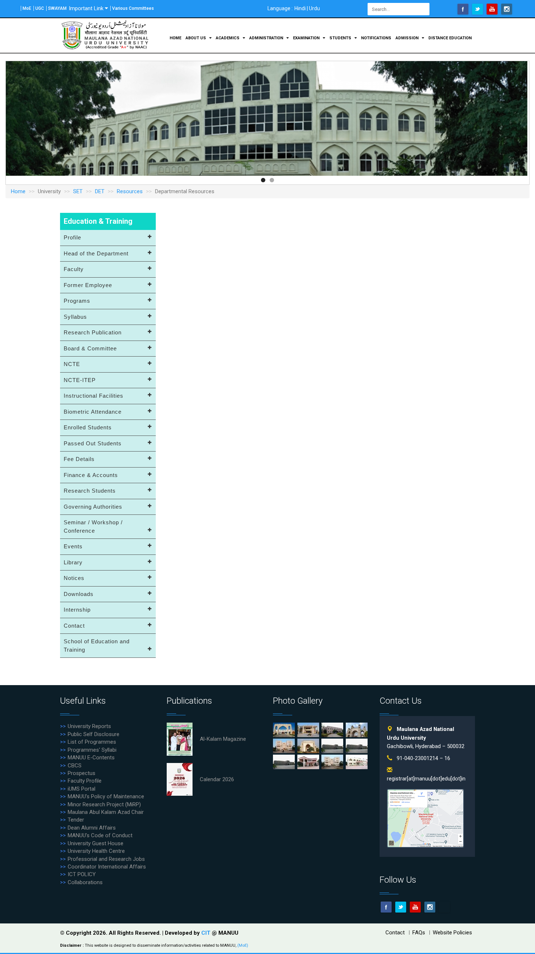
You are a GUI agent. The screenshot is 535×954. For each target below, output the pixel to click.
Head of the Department (96, 253)
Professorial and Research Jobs (106, 859)
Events (73, 546)
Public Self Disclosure (93, 734)
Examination (307, 38)
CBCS (75, 765)
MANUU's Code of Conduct (100, 835)
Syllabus (75, 317)
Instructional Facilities (93, 396)
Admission (408, 38)
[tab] (108, 238)
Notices (74, 578)
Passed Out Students (93, 443)
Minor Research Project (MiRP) (104, 804)
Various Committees (133, 8)
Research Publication (93, 332)
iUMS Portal (81, 789)
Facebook (462, 9)
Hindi (300, 8)
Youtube (492, 9)
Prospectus (81, 773)
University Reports (89, 726)
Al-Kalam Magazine (223, 739)
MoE (27, 8)
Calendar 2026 (217, 779)
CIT (206, 933)
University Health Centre (96, 851)
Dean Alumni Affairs (92, 827)
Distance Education (450, 38)
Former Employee (88, 285)
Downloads (79, 594)
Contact (74, 626)
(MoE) (242, 945)
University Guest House (95, 843)
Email (444, 907)
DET (99, 191)
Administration (266, 38)
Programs (77, 301)
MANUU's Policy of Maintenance (106, 796)
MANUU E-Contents (91, 757)
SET (78, 191)
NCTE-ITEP (80, 380)
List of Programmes (92, 742)
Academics (228, 38)
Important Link (86, 8)
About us (196, 38)
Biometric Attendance (93, 412)
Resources (130, 191)
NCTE (72, 364)
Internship (77, 610)
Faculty (74, 269)
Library (73, 562)
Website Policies (452, 932)
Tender (76, 819)
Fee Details (79, 459)
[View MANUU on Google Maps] (425, 818)
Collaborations (85, 882)
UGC (39, 8)
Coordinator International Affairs (107, 866)
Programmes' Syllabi (92, 750)
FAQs (418, 932)
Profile (72, 237)
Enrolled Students (88, 427)
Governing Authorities (93, 507)
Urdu (314, 8)
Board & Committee (90, 348)
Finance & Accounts (91, 475)
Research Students (90, 491)
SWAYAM (57, 8)
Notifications (376, 38)
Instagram (506, 9)
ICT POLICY (82, 874)
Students (340, 38)
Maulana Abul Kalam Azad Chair (106, 812)
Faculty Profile (85, 781)
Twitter (477, 9)
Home (175, 38)
